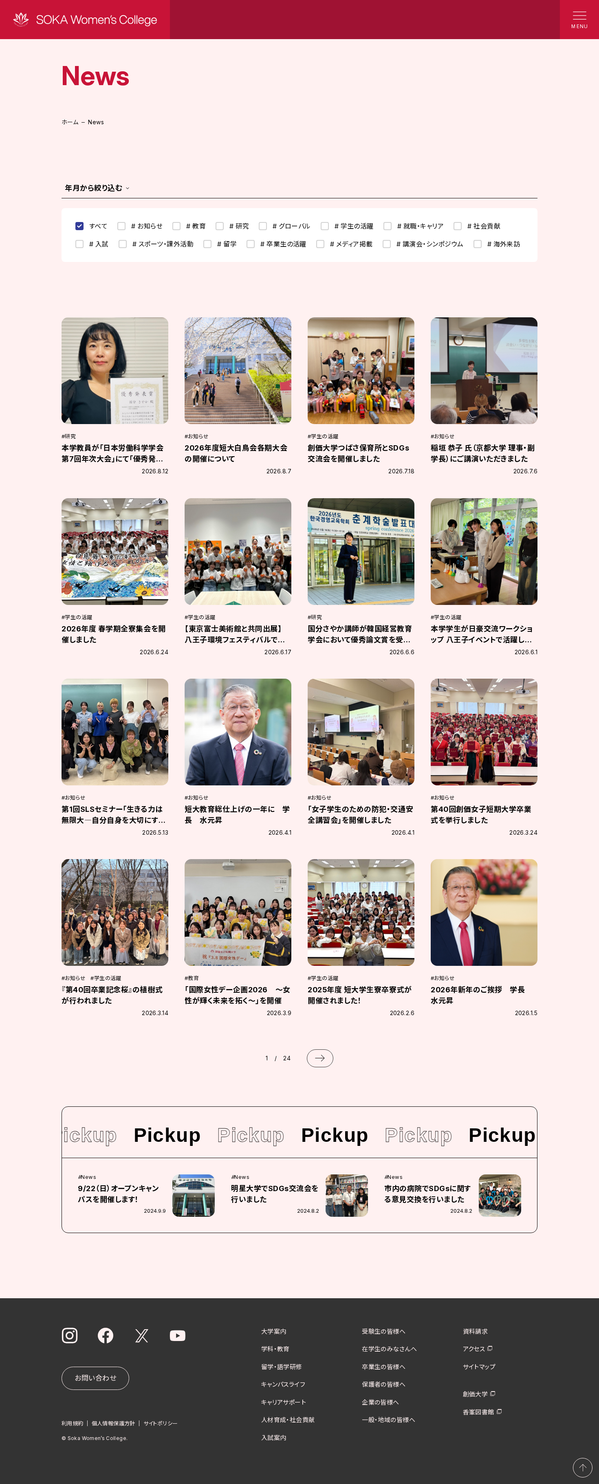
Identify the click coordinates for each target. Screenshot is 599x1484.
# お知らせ (147, 226)
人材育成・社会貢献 (288, 1420)
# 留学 (227, 244)
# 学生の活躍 (354, 226)
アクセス (474, 1349)
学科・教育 (275, 1349)
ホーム (70, 122)
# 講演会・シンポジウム (430, 244)
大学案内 (273, 1331)
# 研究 (239, 226)
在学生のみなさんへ (389, 1349)
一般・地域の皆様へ (388, 1420)
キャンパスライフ (283, 1384)
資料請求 (475, 1331)
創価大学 (475, 1394)
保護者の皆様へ (383, 1384)
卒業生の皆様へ (383, 1367)
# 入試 (99, 244)
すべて (98, 226)
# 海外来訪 (503, 244)
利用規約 (73, 1423)
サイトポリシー (160, 1423)
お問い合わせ (95, 1378)
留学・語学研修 (281, 1367)
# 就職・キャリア (420, 226)
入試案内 (273, 1438)
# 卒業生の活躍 (283, 244)
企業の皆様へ (380, 1402)
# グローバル (292, 226)
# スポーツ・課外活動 (163, 244)
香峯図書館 (478, 1412)
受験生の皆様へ (383, 1331)
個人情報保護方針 (113, 1423)
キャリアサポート (283, 1402)
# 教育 (196, 226)
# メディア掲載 (351, 244)
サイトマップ (479, 1367)
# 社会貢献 (483, 226)
